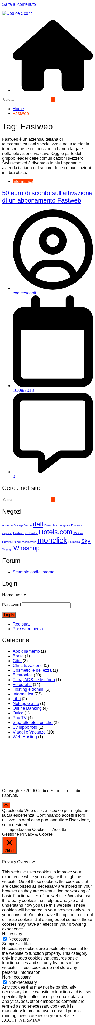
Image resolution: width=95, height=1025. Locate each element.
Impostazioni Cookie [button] (26, 829)
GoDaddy (31, 533)
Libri (17, 699)
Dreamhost (51, 525)
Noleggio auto (26, 703)
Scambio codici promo (33, 572)
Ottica (18, 713)
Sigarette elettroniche (33, 722)
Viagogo (7, 549)
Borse (18, 656)
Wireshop (26, 548)
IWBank (78, 533)
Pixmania (74, 541)
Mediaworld (29, 541)
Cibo (17, 661)
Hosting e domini (28, 689)
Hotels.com (55, 531)
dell (38, 524)
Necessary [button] (12, 934)
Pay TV (20, 718)
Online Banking (27, 708)
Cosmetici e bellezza (32, 670)
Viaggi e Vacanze (29, 732)
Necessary (18, 939)
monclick (52, 540)
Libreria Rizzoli (11, 541)
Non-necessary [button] (16, 977)
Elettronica (23, 675)
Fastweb (18, 533)
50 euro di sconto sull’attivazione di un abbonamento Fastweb (47, 196)
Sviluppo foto (25, 727)
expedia (7, 533)
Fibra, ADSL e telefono (34, 680)
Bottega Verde (23, 525)
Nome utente (14, 595)
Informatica (23, 181)
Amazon (7, 525)
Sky (86, 541)
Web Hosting (25, 737)
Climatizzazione (28, 665)
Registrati (22, 624)
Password (11, 605)
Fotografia (22, 684)
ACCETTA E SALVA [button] (21, 1020)
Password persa (28, 629)
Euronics (76, 525)
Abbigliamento (26, 651)
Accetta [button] (59, 829)
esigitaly (65, 525)
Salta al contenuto (19, 4)
